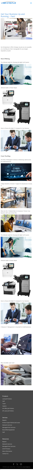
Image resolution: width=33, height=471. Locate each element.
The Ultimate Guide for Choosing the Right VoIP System (15, 62)
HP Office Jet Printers (8, 408)
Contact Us (5, 453)
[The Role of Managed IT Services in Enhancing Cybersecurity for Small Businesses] (16, 172)
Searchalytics (26, 467)
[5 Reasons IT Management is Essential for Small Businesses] (16, 344)
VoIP (3, 401)
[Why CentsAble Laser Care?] (16, 374)
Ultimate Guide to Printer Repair (9, 87)
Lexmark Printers (7, 399)
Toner (4, 403)
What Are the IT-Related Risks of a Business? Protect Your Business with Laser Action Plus (15, 212)
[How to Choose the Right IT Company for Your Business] (16, 140)
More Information (7, 451)
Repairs (4, 420)
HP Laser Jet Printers (8, 411)
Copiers (4, 406)
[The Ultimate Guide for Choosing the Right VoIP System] (16, 74)
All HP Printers (6, 449)
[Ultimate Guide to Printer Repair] (16, 107)
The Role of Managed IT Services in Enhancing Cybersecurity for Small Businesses (16, 160)
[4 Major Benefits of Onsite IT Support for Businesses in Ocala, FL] (16, 197)
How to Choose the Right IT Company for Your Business (15, 128)
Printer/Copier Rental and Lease (11, 422)
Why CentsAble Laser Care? (8, 363)
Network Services (7, 425)
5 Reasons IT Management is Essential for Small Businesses (16, 327)
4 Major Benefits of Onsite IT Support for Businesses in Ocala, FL (16, 184)
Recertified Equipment (8, 430)
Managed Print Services (8, 427)
